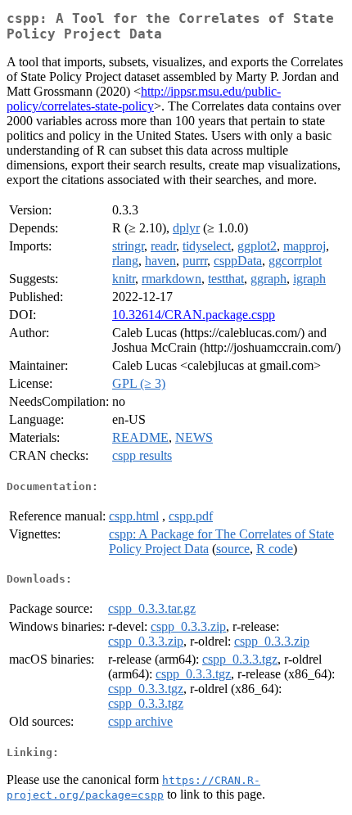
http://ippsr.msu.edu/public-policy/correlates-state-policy (144, 98)
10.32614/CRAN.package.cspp (193, 315)
